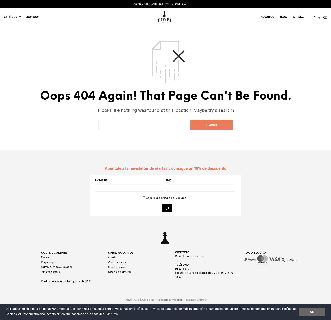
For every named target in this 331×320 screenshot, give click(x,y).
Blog (283, 17)
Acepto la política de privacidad (166, 198)
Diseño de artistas (119, 272)
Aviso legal (147, 299)
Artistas (298, 17)
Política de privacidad (169, 299)
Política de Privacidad (149, 308)
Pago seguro (49, 262)
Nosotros (267, 17)
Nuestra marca (117, 267)
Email (170, 180)
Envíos (45, 257)
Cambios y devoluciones (56, 267)
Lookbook (32, 17)
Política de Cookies (195, 299)
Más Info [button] (112, 314)
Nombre (101, 180)
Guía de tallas (117, 262)
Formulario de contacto (190, 256)
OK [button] (312, 311)
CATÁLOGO (10, 17)
